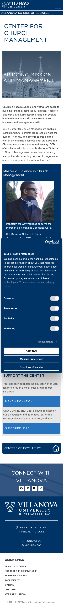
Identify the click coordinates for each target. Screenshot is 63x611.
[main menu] (58, 5)
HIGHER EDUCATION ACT (17, 575)
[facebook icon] (21, 488)
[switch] (54, 308)
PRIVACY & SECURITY (15, 566)
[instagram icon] (40, 488)
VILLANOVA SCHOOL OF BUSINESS (25, 13)
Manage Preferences (31, 358)
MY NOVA (9, 584)
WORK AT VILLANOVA (15, 594)
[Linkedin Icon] (34, 488)
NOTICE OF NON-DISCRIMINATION (21, 570)
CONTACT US (33, 541)
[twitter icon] (27, 488)
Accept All (31, 350)
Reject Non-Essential (31, 367)
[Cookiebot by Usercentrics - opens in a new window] (45, 242)
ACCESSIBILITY (12, 580)
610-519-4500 (33, 545)
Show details (45, 341)
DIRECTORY (10, 589)
